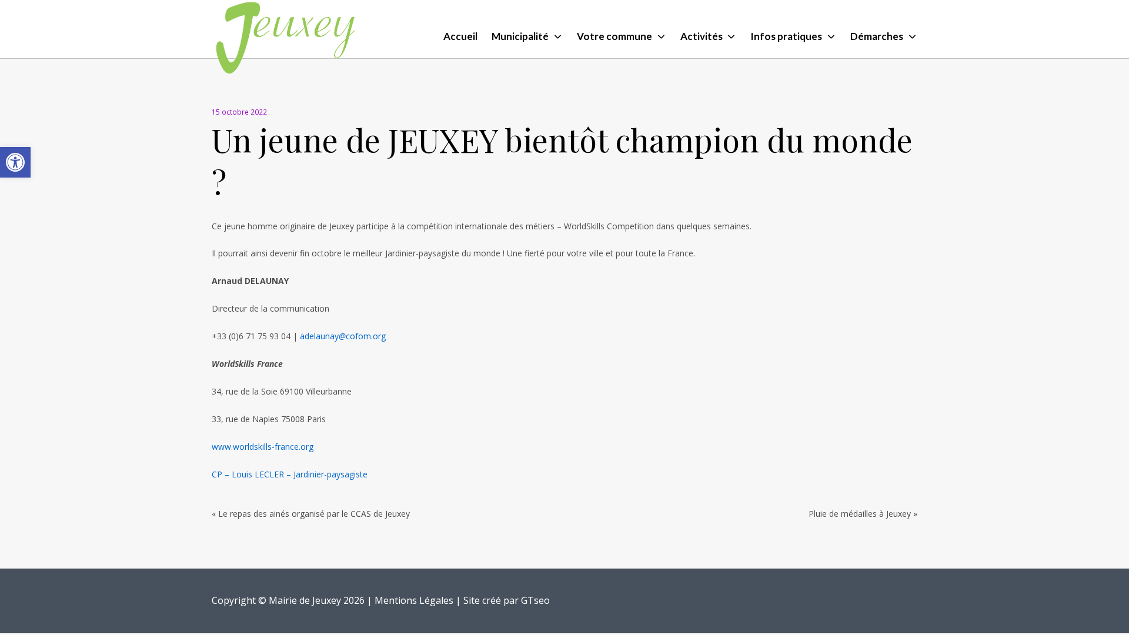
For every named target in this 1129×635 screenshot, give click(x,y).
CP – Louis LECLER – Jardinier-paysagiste (290, 474)
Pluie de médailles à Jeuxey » (863, 513)
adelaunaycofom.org (343, 336)
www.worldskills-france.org (262, 446)
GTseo (535, 600)
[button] (15, 162)
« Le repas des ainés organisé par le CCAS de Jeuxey (311, 513)
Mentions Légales (414, 600)
